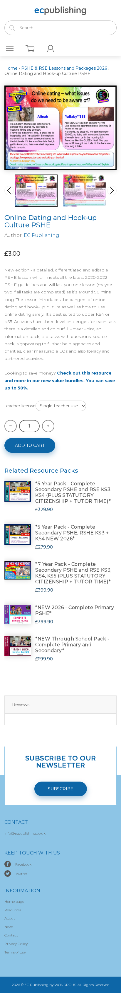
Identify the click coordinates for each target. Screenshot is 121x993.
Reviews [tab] (20, 704)
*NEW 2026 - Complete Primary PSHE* (74, 610)
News (8, 926)
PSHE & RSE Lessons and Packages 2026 (64, 68)
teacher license (20, 406)
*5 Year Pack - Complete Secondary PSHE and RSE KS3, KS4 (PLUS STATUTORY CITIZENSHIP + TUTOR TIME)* (73, 492)
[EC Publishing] (60, 9)
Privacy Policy (16, 943)
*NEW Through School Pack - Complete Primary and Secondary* (72, 644)
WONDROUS (65, 984)
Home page (14, 901)
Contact (11, 935)
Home (11, 68)
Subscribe (60, 789)
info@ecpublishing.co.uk (25, 833)
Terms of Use (15, 952)
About (9, 918)
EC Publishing (41, 235)
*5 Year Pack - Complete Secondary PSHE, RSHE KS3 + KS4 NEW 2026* (72, 532)
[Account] (50, 48)
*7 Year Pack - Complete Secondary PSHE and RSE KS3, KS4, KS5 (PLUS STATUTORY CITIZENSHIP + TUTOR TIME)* (73, 572)
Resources (12, 910)
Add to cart (30, 445)
